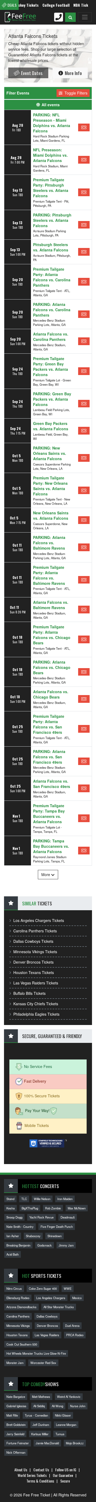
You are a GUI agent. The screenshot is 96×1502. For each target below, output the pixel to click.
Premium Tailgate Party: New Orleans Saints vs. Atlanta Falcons (50, 485)
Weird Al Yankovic (69, 1396)
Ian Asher (12, 1236)
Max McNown (77, 1208)
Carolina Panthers (18, 1316)
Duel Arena (72, 1325)
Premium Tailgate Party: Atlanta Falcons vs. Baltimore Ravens (49, 575)
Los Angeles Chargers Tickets (38, 920)
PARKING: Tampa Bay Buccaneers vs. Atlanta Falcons (51, 846)
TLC (24, 1199)
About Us (20, 1469)
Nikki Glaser (63, 1415)
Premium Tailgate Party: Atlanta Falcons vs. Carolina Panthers (51, 277)
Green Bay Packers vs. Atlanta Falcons (50, 426)
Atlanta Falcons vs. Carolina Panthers (50, 336)
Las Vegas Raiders (47, 1335)
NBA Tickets (75, 5)
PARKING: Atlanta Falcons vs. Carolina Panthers (51, 310)
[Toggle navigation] (85, 17)
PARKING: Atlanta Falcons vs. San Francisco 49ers (49, 757)
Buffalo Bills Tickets (29, 993)
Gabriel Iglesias (16, 1406)
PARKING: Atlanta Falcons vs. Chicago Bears (51, 667)
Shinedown (54, 1236)
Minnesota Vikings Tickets (35, 951)
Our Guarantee (63, 1475)
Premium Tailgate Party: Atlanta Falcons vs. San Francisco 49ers (48, 724)
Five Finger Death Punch (57, 1226)
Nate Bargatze (15, 1396)
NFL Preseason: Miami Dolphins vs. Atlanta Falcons (50, 155)
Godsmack (44, 1245)
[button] (70, 17)
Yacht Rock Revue (41, 1217)
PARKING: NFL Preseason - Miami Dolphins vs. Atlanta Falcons (51, 122)
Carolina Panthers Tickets (35, 930)
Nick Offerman (15, 1452)
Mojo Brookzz (75, 1443)
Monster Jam (14, 1363)
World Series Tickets (32, 1475)
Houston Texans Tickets (33, 972)
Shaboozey (33, 1236)
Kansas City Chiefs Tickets (35, 1003)
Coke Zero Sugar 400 (43, 1288)
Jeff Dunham (41, 1424)
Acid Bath (12, 1254)
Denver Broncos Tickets (33, 962)
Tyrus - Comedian (36, 1415)
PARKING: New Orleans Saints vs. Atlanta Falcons (49, 453)
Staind (10, 1199)
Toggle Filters (75, 93)
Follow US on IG (65, 1469)
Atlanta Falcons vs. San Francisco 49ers (51, 783)
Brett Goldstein (16, 1424)
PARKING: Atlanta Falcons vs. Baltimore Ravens (49, 543)
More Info (73, 72)
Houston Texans (17, 1335)
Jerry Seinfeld (15, 1434)
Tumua (59, 1434)
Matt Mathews (41, 1396)
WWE (67, 1288)
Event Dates (31, 72)
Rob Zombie (53, 1208)
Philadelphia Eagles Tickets (36, 1014)
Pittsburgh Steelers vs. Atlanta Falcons (50, 247)
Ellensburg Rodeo (17, 1298)
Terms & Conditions (40, 1481)
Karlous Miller (40, 1434)
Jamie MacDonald (47, 1443)
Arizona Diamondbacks (21, 1307)
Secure (65, 1481)
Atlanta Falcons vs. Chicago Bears (50, 694)
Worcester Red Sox (43, 1363)
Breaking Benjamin (18, 1245)
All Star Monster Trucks (58, 1307)
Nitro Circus (14, 1288)
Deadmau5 (68, 1217)
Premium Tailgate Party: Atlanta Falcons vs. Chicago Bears (51, 634)
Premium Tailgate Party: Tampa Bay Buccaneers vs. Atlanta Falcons (49, 813)
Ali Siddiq (39, 1406)
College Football (48, 5)
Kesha (10, 1208)
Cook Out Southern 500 (21, 1344)
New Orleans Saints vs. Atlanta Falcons (51, 515)
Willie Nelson (42, 1199)
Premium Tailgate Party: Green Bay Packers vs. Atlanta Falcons (50, 366)
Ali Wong (57, 1406)
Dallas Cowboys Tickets (33, 941)
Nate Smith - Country (20, 1226)
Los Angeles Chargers (50, 1298)
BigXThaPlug (30, 1208)
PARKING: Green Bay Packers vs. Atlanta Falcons (52, 399)
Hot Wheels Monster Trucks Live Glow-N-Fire (36, 1353)
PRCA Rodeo (74, 1335)
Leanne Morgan (66, 1424)
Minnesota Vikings (18, 1325)
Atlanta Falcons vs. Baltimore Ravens (50, 605)
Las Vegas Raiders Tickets (35, 982)
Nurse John (77, 1406)
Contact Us (41, 1469)
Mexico (77, 1298)
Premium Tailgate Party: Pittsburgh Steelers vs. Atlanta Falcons (50, 187)
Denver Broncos (47, 1325)
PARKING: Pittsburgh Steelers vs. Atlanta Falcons (52, 220)
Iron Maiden (65, 1199)
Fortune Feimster (17, 1443)
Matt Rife (12, 1415)
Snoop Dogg (14, 1217)
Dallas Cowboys (47, 1316)
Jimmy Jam (66, 1245)
